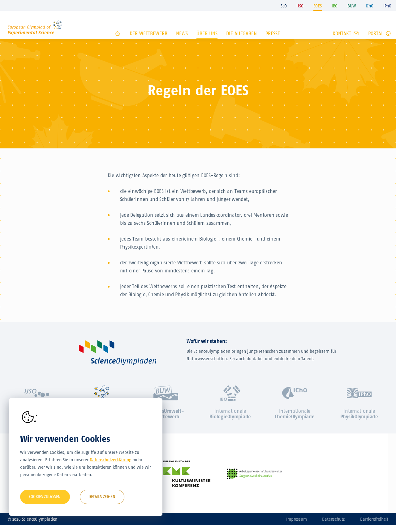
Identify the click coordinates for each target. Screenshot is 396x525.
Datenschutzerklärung (110, 460)
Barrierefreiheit (374, 519)
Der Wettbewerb (148, 33)
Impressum (296, 519)
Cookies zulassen (45, 496)
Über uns (206, 33)
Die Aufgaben (241, 33)
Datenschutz (333, 519)
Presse (272, 33)
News (182, 33)
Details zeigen (101, 496)
